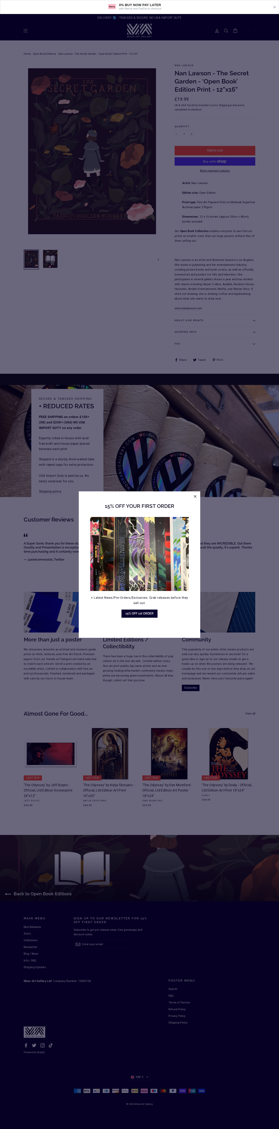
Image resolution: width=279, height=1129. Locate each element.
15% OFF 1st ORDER (139, 613)
